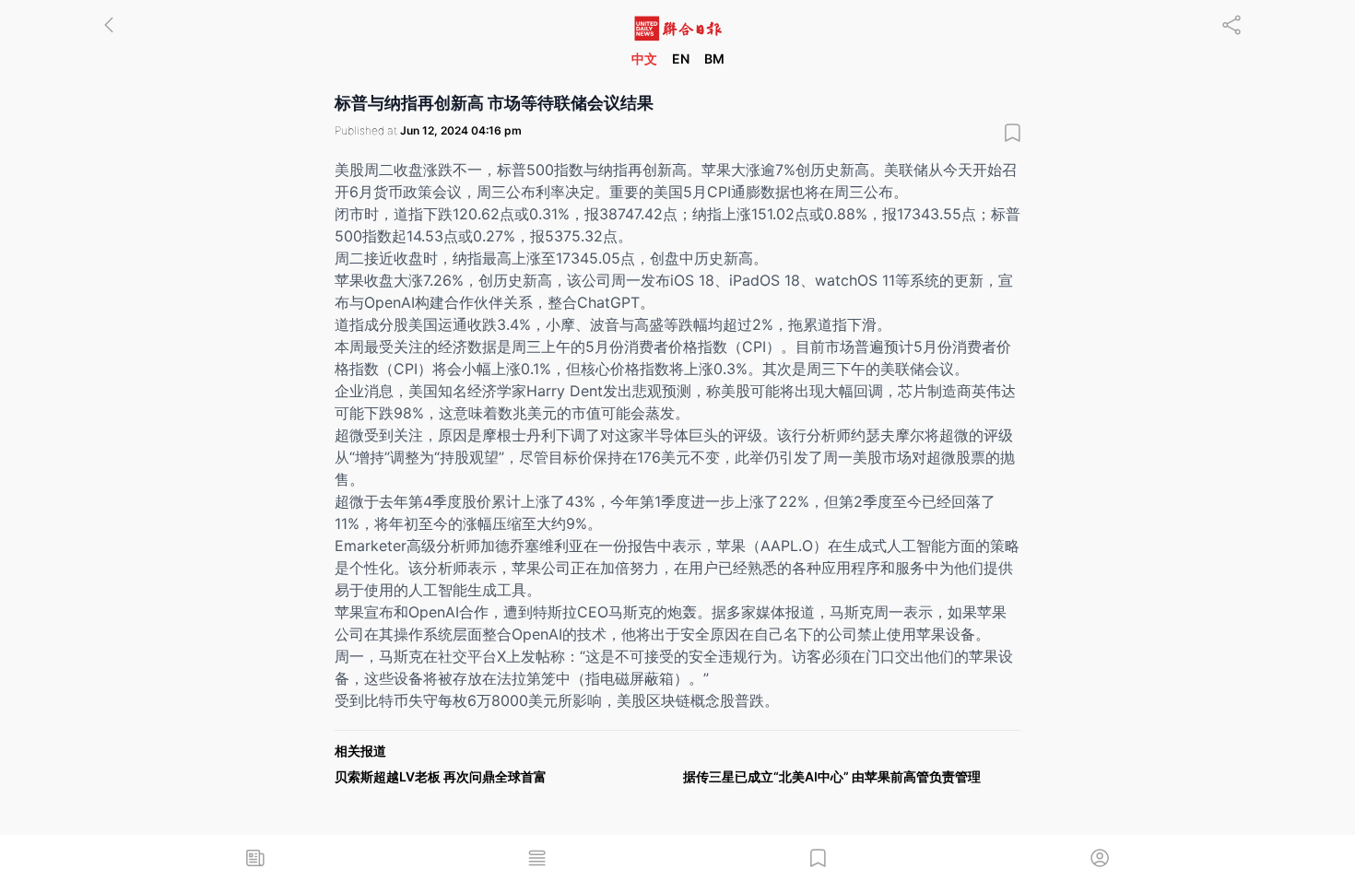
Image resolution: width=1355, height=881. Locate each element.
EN (680, 58)
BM (714, 58)
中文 (644, 58)
